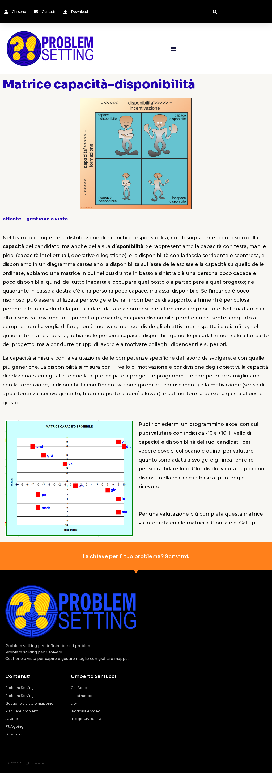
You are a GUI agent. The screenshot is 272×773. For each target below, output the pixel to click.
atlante (12, 219)
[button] (215, 12)
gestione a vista (47, 219)
